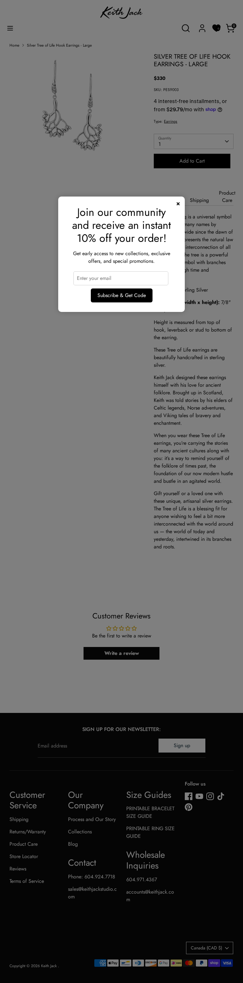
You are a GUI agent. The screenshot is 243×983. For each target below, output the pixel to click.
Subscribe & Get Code (121, 295)
